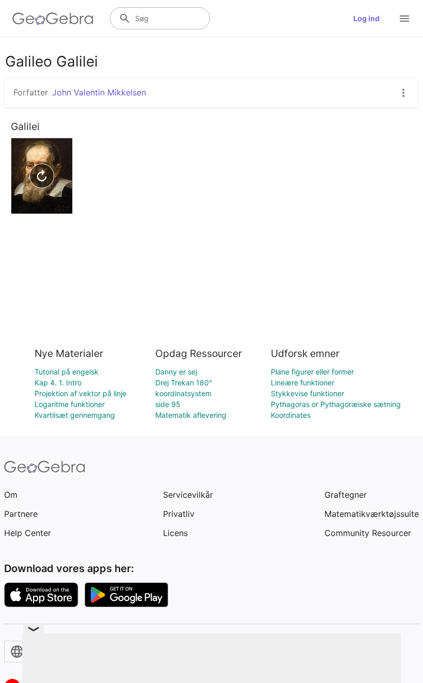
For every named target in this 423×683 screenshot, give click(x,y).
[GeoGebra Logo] (52, 18)
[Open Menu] (404, 18)
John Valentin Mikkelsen (99, 92)
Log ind (366, 18)
